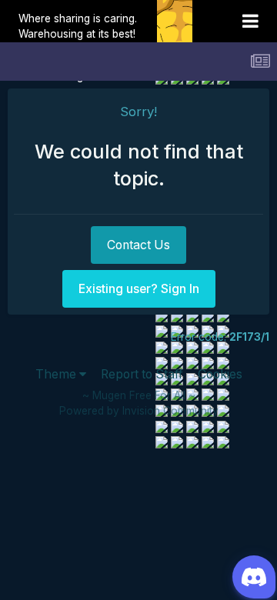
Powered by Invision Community (139, 411)
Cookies (220, 374)
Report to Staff (142, 374)
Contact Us (138, 245)
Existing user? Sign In (138, 289)
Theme (57, 374)
